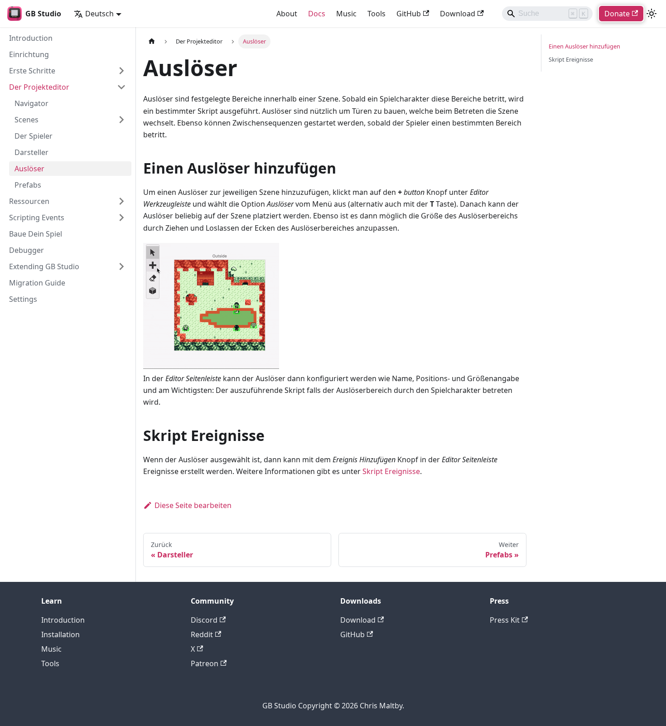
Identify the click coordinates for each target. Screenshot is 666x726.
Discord (204, 620)
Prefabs (27, 185)
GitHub (408, 14)
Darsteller (31, 152)
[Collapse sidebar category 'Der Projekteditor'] (121, 87)
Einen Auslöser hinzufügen (584, 46)
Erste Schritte (32, 71)
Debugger (26, 250)
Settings (23, 299)
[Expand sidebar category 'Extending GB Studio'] (121, 266)
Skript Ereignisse (391, 471)
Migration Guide (37, 283)
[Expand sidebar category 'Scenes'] (121, 119)
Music (346, 14)
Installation (60, 634)
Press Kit (505, 620)
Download (457, 14)
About (286, 14)
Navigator (31, 103)
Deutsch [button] (99, 14)
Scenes (26, 120)
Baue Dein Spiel (35, 234)
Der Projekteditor (39, 87)
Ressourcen (29, 201)
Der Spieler (33, 136)
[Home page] (151, 41)
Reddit (202, 634)
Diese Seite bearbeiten (193, 505)
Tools (376, 14)
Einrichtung (29, 54)
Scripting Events (36, 218)
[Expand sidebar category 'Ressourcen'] (121, 201)
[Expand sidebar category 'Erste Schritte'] (121, 70)
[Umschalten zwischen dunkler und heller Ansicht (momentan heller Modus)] (651, 13)
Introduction (31, 38)
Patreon (204, 663)
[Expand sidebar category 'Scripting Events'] (121, 217)
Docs (316, 14)
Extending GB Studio (44, 266)
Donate (617, 14)
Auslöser (29, 169)
